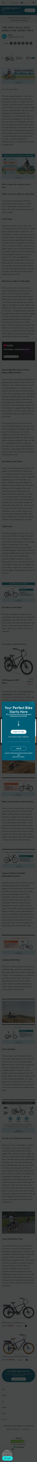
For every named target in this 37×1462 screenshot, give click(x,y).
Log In (18, 748)
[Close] (32, 704)
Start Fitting (18, 732)
